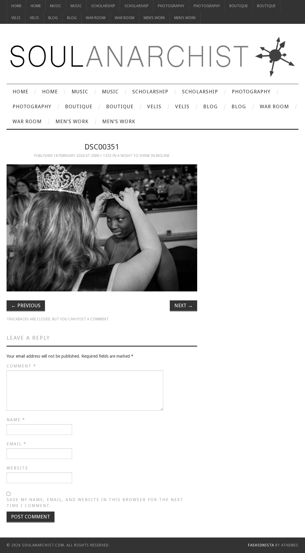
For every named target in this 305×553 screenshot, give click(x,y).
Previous (26, 305)
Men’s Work (154, 18)
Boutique (238, 6)
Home (16, 6)
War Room (95, 18)
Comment (21, 366)
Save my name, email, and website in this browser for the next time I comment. (95, 502)
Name (16, 419)
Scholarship (103, 6)
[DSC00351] (102, 228)
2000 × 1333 (101, 155)
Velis (16, 18)
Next (183, 305)
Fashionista (261, 545)
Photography (171, 6)
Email (17, 443)
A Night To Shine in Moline (143, 155)
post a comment (92, 319)
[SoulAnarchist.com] (152, 57)
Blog (53, 18)
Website (17, 468)
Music (55, 6)
